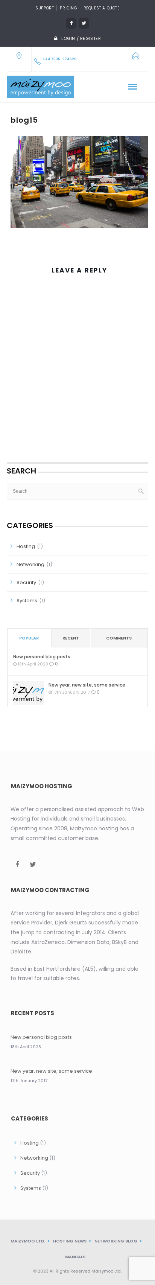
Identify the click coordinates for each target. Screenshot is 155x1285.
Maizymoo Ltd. (28, 1241)
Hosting (26, 546)
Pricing (68, 8)
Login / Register (81, 38)
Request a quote (102, 8)
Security (26, 582)
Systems (27, 600)
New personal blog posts (41, 656)
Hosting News (70, 1241)
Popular (29, 638)
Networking (30, 564)
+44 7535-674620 (60, 59)
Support (44, 8)
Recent (70, 638)
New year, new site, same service (87, 685)
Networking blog (115, 1241)
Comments (119, 638)
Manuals (75, 1257)
